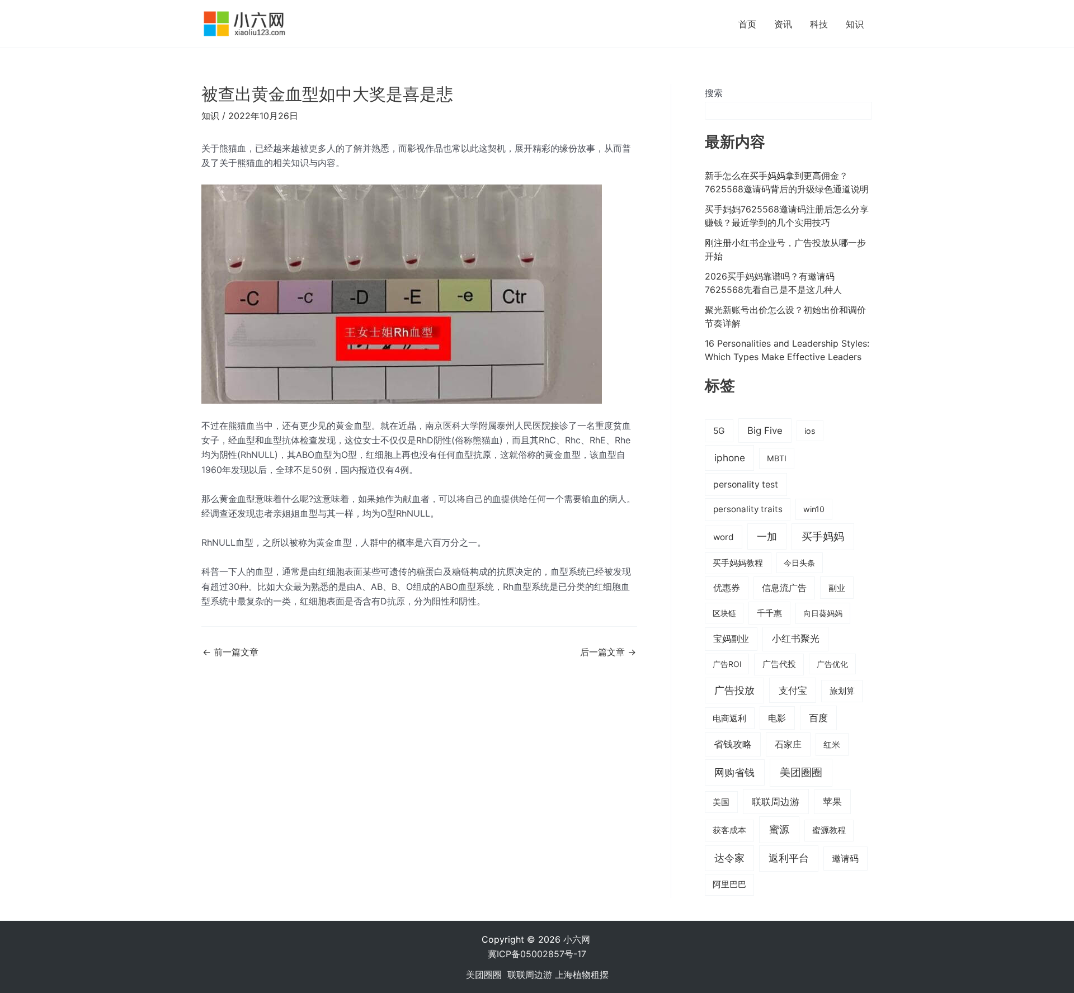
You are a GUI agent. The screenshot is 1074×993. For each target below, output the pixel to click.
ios (810, 431)
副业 (836, 588)
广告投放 (734, 690)
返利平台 (789, 858)
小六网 (578, 939)
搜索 (714, 92)
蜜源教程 (829, 830)
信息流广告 (784, 588)
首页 (747, 24)
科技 (819, 24)
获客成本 (729, 830)
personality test (745, 484)
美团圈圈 (801, 772)
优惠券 (726, 588)
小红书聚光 (795, 638)
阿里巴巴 (729, 884)
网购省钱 (734, 772)
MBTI (776, 458)
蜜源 (779, 829)
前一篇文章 (230, 651)
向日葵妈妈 (822, 613)
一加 (767, 536)
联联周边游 (775, 801)
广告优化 (832, 664)
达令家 (729, 858)
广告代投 (779, 664)
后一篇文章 (608, 651)
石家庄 (788, 744)
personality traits (748, 509)
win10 (814, 509)
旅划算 (842, 690)
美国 (721, 802)
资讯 (783, 24)
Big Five (765, 430)
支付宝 (793, 690)
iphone (729, 458)
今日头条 (799, 563)
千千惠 (769, 613)
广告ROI (727, 664)
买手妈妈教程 (738, 563)
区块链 (724, 613)
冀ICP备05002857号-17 (537, 953)
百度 (818, 718)
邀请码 (845, 858)
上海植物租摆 (582, 974)
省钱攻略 (733, 744)
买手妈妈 (823, 536)
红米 (831, 744)
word (723, 537)
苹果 (832, 801)
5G (719, 430)
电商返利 (729, 718)
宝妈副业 (731, 638)
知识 (855, 24)
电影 (777, 718)
